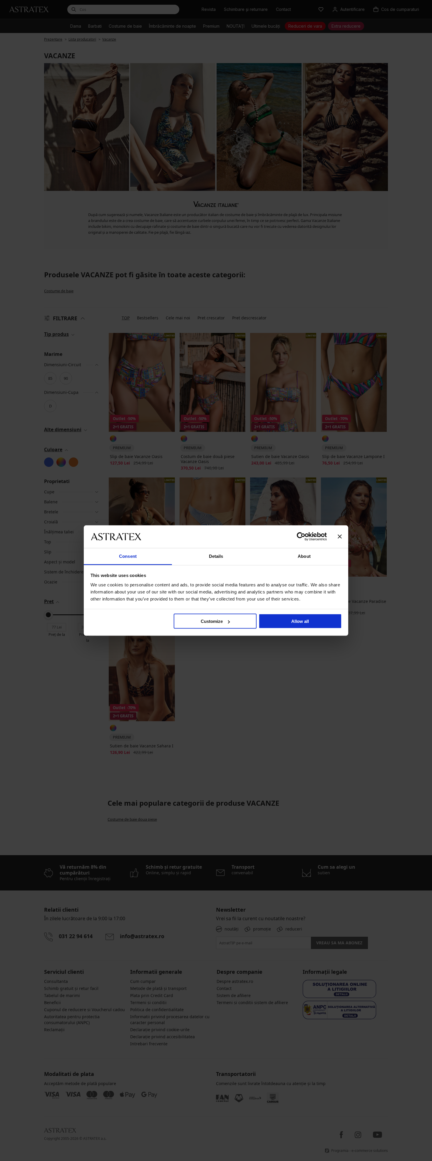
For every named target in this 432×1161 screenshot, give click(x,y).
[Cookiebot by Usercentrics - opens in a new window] (301, 536)
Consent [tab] (128, 555)
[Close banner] (340, 537)
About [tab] (304, 555)
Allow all (300, 621)
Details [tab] (216, 555)
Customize (212, 621)
